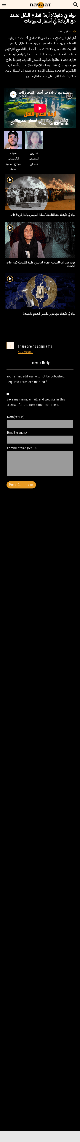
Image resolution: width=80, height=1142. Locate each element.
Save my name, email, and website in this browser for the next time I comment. (36, 402)
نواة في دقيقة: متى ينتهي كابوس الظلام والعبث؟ (49, 313)
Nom (15, 417)
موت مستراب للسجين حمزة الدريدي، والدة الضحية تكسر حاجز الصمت (40, 264)
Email (17, 432)
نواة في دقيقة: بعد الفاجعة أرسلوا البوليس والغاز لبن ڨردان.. (42, 214)
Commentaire (22, 448)
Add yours (25, 352)
